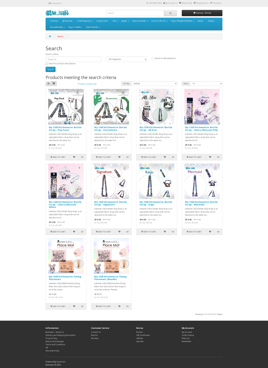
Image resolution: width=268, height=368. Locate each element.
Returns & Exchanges (55, 341)
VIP (47, 347)
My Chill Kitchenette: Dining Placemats (65, 278)
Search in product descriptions (62, 63)
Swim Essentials (139, 21)
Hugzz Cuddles (74, 27)
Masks (200, 21)
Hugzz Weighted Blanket (181, 21)
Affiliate (139, 338)
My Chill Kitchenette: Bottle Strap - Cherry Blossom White (65, 204)
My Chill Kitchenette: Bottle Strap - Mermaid (201, 203)
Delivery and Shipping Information (61, 335)
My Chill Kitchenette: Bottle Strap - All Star (156, 128)
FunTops (54, 21)
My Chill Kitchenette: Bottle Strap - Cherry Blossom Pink (201, 128)
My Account (187, 332)
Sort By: (126, 83)
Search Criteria (52, 54)
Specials (139, 341)
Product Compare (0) (87, 84)
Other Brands (92, 27)
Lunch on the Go (158, 21)
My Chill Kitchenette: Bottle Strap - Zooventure (110, 128)
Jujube (124, 21)
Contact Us (96, 332)
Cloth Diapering (84, 21)
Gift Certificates (143, 335)
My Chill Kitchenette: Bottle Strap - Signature (110, 203)
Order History (188, 335)
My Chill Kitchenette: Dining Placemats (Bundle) (110, 278)
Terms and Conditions (55, 344)
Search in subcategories (165, 58)
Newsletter (186, 341)
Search (60, 36)
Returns (94, 335)
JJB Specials (67, 21)
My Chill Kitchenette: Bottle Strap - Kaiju (156, 203)
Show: (186, 83)
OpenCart (61, 361)
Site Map (94, 338)
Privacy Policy (51, 338)
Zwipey (211, 21)
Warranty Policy (52, 350)
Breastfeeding (56, 27)
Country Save (102, 21)
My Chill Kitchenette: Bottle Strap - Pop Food (65, 128)
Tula (114, 21)
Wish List (185, 338)
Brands (139, 332)
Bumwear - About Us (55, 332)
